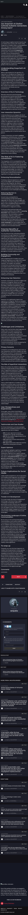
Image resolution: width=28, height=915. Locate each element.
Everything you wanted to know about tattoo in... (7, 878)
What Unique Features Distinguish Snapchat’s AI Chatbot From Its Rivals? (13, 672)
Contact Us (4, 910)
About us (3, 908)
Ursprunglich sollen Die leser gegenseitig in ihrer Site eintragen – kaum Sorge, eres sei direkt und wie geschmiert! (12, 734)
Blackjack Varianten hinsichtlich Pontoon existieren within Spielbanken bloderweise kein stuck (13, 719)
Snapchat (17, 584)
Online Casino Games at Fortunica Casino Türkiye (12, 688)
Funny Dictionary (9, 903)
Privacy (20, 908)
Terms (15, 908)
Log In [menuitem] (2, 1)
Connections (9, 584)
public (2, 795)
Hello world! (21, 867)
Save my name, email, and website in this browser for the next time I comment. (13, 640)
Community (10, 908)
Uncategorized (6, 21)
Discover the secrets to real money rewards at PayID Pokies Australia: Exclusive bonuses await (14, 809)
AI (2, 584)
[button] (24, 4)
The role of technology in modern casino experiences (11, 797)
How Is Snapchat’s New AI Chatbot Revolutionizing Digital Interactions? (13, 660)
